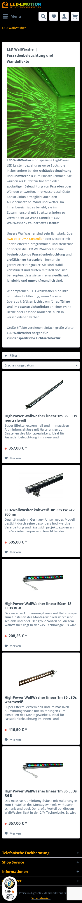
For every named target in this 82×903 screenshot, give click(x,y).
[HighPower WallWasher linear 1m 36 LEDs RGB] (41, 768)
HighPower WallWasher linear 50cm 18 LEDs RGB (38, 605)
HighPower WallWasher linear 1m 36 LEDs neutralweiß (41, 418)
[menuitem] (11, 16)
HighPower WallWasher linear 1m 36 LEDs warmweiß (41, 699)
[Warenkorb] (75, 16)
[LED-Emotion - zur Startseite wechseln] (21, 6)
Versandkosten (41, 898)
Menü (15, 16)
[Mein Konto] (64, 16)
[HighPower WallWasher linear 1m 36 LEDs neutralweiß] (41, 393)
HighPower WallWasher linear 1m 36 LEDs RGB (41, 793)
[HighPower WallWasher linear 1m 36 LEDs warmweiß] (41, 674)
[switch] (10, 896)
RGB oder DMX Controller (25, 239)
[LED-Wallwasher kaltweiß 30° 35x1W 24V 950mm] (41, 487)
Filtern (14, 355)
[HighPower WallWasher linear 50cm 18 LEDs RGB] (41, 580)
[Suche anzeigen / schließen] (42, 16)
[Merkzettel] (53, 16)
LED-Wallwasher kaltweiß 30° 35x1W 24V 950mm (40, 512)
